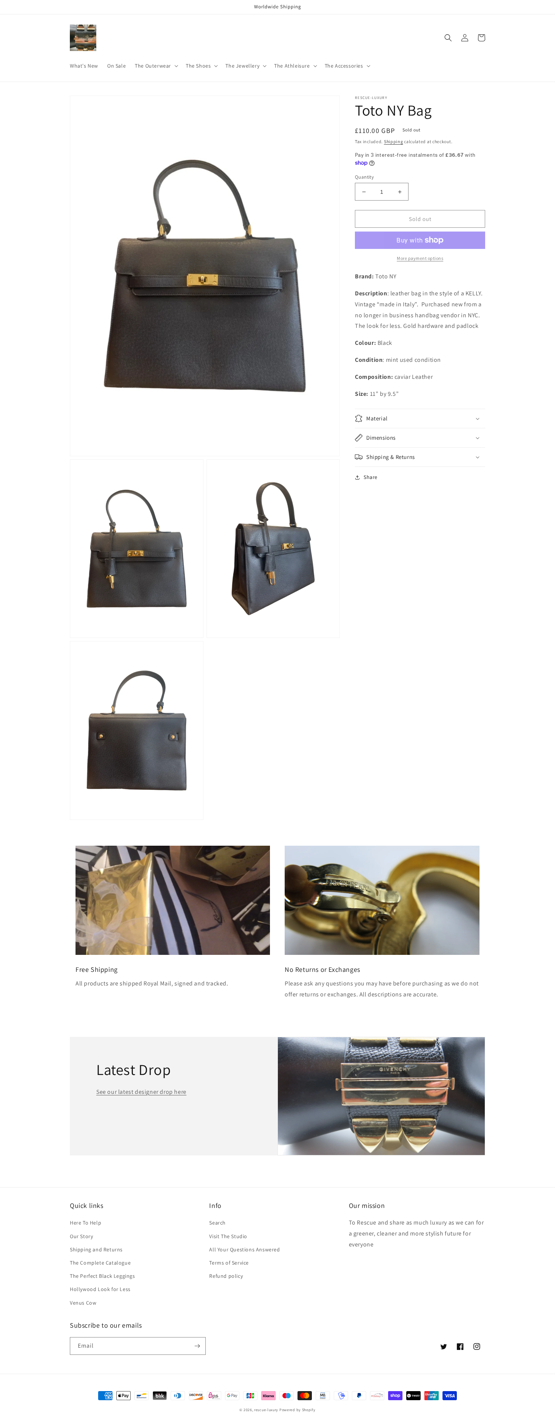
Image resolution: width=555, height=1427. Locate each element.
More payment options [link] (420, 258)
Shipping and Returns (96, 1249)
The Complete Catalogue (100, 1262)
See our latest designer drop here (141, 1092)
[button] (155, 66)
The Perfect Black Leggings (102, 1276)
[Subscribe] (197, 1346)
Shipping (393, 141)
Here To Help (85, 1222)
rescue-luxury (266, 1409)
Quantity (364, 177)
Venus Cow (83, 1302)
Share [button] (371, 477)
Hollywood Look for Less (100, 1289)
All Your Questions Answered (244, 1249)
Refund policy (226, 1276)
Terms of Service (229, 1262)
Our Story (81, 1236)
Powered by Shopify (297, 1409)
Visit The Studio (228, 1236)
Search (217, 1222)
